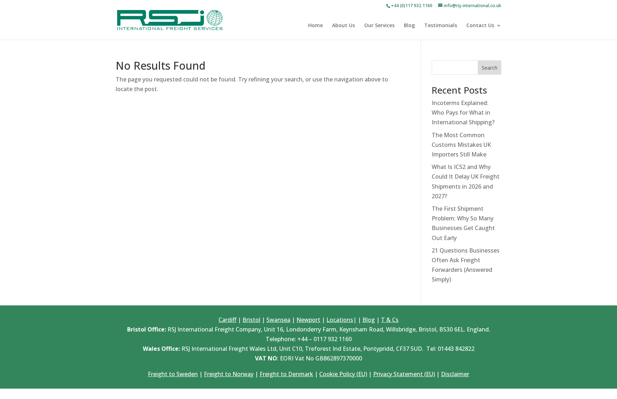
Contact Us (480, 26)
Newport (308, 320)
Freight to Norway (229, 374)
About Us (343, 26)
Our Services (379, 26)
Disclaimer (455, 374)
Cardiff (227, 320)
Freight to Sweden (173, 374)
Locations (339, 320)
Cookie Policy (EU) (343, 374)
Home (315, 26)
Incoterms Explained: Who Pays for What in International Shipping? (463, 112)
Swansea (278, 320)
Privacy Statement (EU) (404, 374)
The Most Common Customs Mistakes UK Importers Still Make (461, 144)
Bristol (251, 320)
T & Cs (389, 320)
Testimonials (440, 26)
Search (489, 67)
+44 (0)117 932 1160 (411, 6)
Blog (409, 26)
